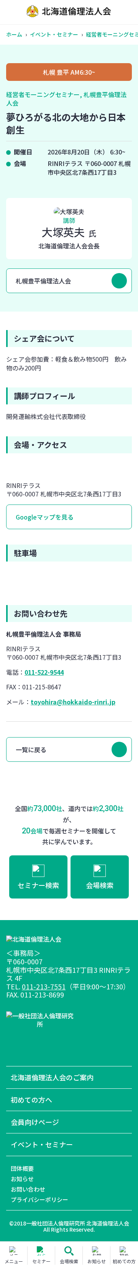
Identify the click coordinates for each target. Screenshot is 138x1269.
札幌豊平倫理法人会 (43, 280)
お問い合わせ (28, 1189)
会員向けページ (35, 1122)
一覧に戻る (31, 749)
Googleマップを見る (45, 516)
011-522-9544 (44, 672)
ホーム (14, 34)
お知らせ (22, 1179)
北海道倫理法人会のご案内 (52, 1077)
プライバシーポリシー (39, 1199)
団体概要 (22, 1168)
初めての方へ (31, 1100)
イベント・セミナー (54, 34)
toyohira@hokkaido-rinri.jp (73, 701)
